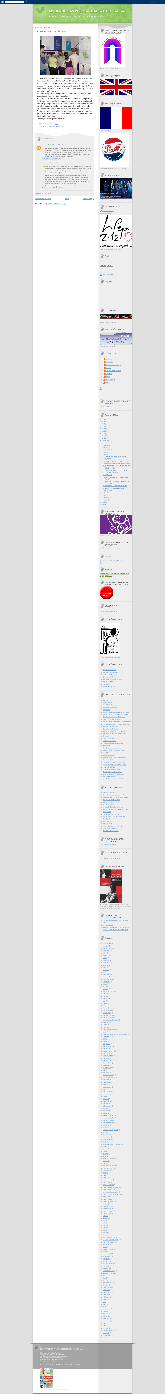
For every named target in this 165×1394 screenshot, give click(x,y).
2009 (103, 438)
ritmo (104, 1278)
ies (104, 1132)
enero (106, 500)
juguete (105, 1146)
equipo (105, 1084)
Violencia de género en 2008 (111, 858)
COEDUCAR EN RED (110, 674)
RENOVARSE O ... (109, 490)
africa (104, 953)
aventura (105, 977)
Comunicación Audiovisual (111, 729)
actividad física (107, 948)
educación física (108, 1075)
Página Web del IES (109, 686)
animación (106, 970)
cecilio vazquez (110, 379)
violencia (105, 1328)
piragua (105, 1230)
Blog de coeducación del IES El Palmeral (115, 714)
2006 (103, 504)
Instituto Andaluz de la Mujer (111, 769)
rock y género (107, 1282)
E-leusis (105, 752)
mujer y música (107, 1196)
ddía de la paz (107, 1046)
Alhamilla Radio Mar (109, 792)
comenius (106, 1027)
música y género (108, 1213)
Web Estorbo (107, 812)
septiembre (107, 450)
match (105, 1163)
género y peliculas (108, 1118)
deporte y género (108, 1051)
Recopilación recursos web (111, 548)
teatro (104, 1304)
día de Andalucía (108, 1055)
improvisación (107, 1134)
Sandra (107, 377)
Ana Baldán (108, 359)
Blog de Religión (108, 681)
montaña (105, 1172)
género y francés (108, 1115)
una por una (106, 1316)
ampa (104, 967)
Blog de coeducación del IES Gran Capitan (116, 712)
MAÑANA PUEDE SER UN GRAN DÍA (115, 486)
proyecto (51, 126)
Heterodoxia (106, 745)
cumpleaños (106, 1044)
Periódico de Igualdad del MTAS (112, 772)
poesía (105, 1247)
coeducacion (107, 1015)
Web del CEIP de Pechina (111, 814)
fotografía (106, 1113)
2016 (103, 421)
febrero (106, 497)
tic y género (106, 1309)
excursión (106, 1099)
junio (105, 452)
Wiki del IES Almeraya (109, 776)
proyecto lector (107, 1263)
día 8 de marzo (107, 1053)
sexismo (105, 1294)
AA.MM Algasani (108, 804)
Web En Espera (108, 823)
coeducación (107, 1017)
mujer (104, 1175)
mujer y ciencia (107, 1180)
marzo (106, 495)
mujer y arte (106, 1177)
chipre (105, 1003)
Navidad (105, 1218)
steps (104, 1302)
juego (104, 1141)
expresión (106, 1103)
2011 (103, 433)
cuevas (105, 1041)
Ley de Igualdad (108, 925)
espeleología (107, 1087)
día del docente (107, 1060)
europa (105, 1096)
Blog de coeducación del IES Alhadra (114, 717)
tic (103, 1306)
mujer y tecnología (108, 1201)
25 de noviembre (108, 943)
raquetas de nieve (108, 1273)
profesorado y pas (108, 1256)
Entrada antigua (88, 199)
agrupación (106, 955)
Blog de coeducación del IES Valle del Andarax (117, 721)
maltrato (105, 1161)
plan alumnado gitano (109, 1237)
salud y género (107, 1287)
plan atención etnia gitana (110, 1239)
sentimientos (107, 1292)
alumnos (105, 965)
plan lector (106, 1244)
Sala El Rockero (108, 821)
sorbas (105, 1299)
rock (104, 1280)
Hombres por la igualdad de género (114, 757)
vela (104, 1323)
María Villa (108, 374)
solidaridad (106, 1297)
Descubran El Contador (110, 677)
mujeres (105, 1204)
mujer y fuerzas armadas (110, 1187)
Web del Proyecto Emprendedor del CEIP (116, 797)
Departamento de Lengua (113, 365)
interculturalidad (108, 1139)
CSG (104, 1039)
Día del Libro (107, 1063)
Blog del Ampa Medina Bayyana (112, 679)
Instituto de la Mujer (109, 767)
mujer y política (107, 1199)
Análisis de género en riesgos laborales (115, 764)
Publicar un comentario (43, 193)
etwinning (106, 1094)
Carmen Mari (109, 362)
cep (104, 1001)
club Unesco (107, 1013)
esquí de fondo (107, 1091)
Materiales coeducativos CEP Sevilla (114, 733)
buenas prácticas (108, 991)
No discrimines (107, 702)
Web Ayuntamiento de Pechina (112, 826)
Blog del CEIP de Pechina (111, 831)
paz (104, 1220)
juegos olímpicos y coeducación (113, 1144)
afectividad (106, 950)
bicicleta (105, 986)
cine (104, 1005)
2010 (103, 435)
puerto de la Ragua (109, 1271)
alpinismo (106, 960)
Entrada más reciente (43, 199)
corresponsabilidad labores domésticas (115, 1034)
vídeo (104, 1325)
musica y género (108, 1211)
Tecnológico (106, 684)
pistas (104, 1235)
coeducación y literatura (110, 1020)
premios (105, 1251)
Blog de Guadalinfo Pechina (111, 800)
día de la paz (107, 1058)
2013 (103, 428)
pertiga (105, 1227)
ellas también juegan (109, 1077)
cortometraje (107, 1036)
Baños (105, 984)
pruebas (105, 1266)
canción (105, 993)
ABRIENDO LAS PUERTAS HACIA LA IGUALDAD (88, 11)
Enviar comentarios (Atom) (56, 204)
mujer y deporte (108, 1182)
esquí (104, 1089)
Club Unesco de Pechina (110, 828)
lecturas (105, 1153)
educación (106, 1072)
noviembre (107, 445)
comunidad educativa (109, 1029)
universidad (106, 1318)
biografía (105, 989)
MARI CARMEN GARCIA (113, 371)
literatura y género (108, 1158)
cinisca (105, 1008)
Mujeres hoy (106, 710)
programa (106, 1259)
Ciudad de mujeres (108, 755)
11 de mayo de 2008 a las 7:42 (51, 158)
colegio (105, 1024)
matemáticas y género (110, 1165)
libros (104, 1156)
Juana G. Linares (55, 144)
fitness (105, 1108)
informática (106, 1137)
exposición (106, 1101)
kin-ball (105, 1149)
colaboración (107, 1022)
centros (105, 998)
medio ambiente (108, 1168)
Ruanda (105, 1285)
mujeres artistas (108, 1206)
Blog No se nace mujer (110, 707)
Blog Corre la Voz (108, 700)
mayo (105, 454)
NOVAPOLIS (107, 406)
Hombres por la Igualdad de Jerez (113, 750)
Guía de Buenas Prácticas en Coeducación (116, 927)
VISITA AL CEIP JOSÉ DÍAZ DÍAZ (113, 488)
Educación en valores (109, 741)
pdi (104, 1223)
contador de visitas (106, 213)
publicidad (106, 1268)
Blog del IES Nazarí (109, 705)
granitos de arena (108, 1122)
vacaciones (106, 1321)
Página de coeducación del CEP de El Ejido (116, 724)
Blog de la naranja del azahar (112, 748)
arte (104, 972)
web (104, 1337)
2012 (103, 431)
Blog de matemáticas (109, 670)
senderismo (106, 1290)
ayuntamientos (107, 979)
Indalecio (108, 368)
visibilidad (106, 1333)
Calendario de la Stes (109, 844)
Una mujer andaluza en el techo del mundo (116, 463)
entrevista (106, 1082)
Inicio (67, 199)
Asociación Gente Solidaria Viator (113, 807)
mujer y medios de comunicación (113, 1194)
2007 (103, 502)
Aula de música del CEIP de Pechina (114, 816)
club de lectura (107, 1010)
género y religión (108, 1120)
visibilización (59, 126)
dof (104, 1070)
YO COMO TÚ (107, 475)
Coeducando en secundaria (111, 719)
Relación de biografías (110, 611)
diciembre (107, 443)
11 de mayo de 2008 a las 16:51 (52, 188)
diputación (106, 1065)
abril (105, 493)
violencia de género (109, 1330)
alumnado (106, 962)
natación (105, 1216)
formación (106, 1110)
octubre (106, 447)
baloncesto (106, 981)
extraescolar (107, 1106)
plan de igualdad (108, 1242)
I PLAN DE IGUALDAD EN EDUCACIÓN (115, 930)
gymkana (106, 1125)
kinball (105, 1151)
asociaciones (107, 974)
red (104, 1275)
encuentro (106, 1079)
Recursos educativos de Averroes (113, 774)
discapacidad (107, 1067)
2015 (103, 424)
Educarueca (106, 736)
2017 (103, 419)
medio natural (107, 1170)
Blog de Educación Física (111, 802)
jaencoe (107, 382)
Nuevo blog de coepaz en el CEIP (113, 795)
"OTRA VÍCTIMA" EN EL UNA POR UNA (116, 461)
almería (105, 958)
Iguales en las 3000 (109, 738)
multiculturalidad (108, 1208)
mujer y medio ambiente (110, 1192)
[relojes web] (106, 272)
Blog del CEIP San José (110, 726)
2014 (103, 426)
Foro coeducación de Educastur (113, 743)
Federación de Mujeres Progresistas (114, 762)
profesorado (106, 1254)
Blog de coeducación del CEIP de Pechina (116, 809)
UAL (104, 1313)
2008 (103, 440)
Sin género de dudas (109, 760)
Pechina (105, 1225)
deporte (105, 1048)
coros (104, 1032)
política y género (108, 1249)
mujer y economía (108, 1185)
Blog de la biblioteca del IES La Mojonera (115, 731)
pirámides (106, 1232)
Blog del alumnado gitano (110, 672)
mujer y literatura (108, 1189)
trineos (105, 1311)
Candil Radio (107, 819)
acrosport (106, 946)
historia (105, 1127)
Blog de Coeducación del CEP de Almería (115, 779)
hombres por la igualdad (110, 1130)
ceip (46, 126)
